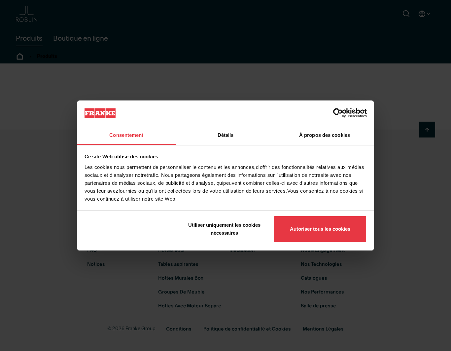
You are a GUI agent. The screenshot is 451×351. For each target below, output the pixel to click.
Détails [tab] (226, 135)
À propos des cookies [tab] (324, 135)
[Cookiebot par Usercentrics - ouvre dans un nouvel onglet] (338, 113)
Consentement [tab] (126, 135)
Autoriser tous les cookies (320, 229)
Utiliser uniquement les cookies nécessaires (224, 229)
